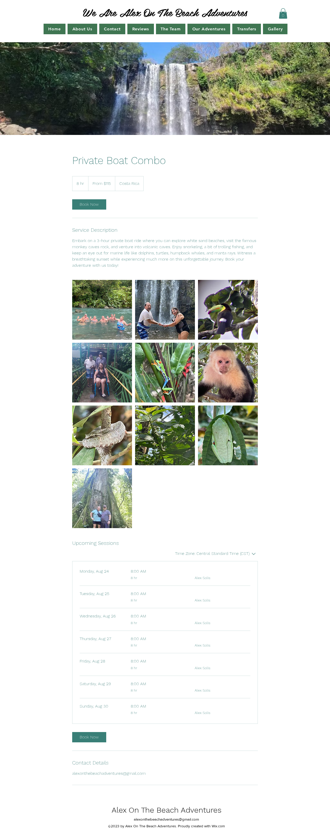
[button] (283, 13)
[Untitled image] (102, 310)
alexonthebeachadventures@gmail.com (166, 819)
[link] (89, 204)
